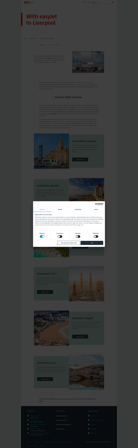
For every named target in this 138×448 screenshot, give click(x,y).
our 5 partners (43, 217)
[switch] (60, 236)
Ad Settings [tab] (78, 209)
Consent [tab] (42, 209)
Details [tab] (60, 209)
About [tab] (96, 209)
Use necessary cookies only (69, 243)
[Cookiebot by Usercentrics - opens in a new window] (96, 204)
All (92, 243)
